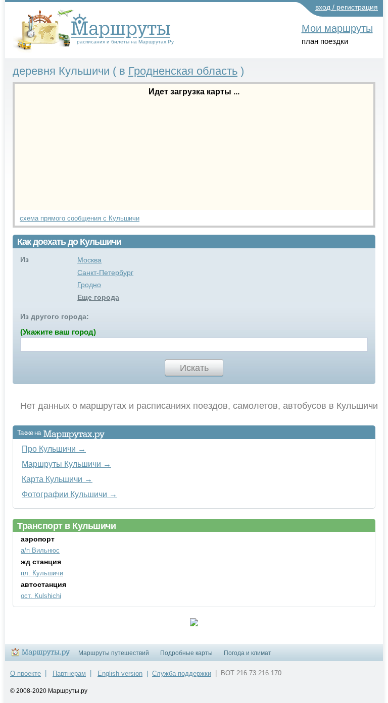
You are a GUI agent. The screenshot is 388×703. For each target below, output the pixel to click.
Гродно (89, 285)
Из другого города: (54, 316)
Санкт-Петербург (105, 272)
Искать (194, 368)
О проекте (25, 673)
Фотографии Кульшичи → (69, 494)
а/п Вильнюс (40, 550)
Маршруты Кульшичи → (66, 463)
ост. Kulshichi (41, 596)
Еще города (98, 297)
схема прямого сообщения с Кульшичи (79, 218)
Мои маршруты (337, 28)
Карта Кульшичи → (57, 478)
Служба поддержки (181, 673)
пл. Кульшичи (42, 573)
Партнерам (69, 673)
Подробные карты (186, 653)
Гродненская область (182, 71)
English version (120, 673)
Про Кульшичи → (54, 448)
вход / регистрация (346, 7)
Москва (89, 260)
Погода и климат (247, 653)
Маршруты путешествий (113, 653)
